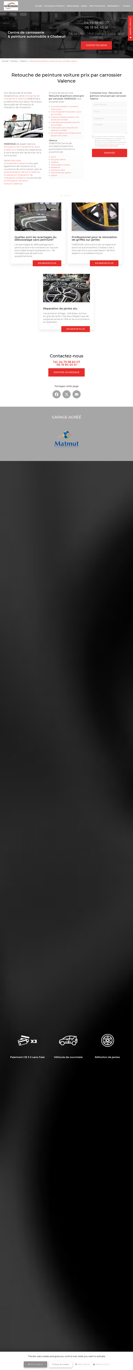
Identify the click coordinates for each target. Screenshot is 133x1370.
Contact (126, 6)
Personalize (83, 1364)
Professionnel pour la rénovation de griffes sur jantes (94, 238)
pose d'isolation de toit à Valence (22, 172)
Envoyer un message (66, 372)
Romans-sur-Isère (58, 170)
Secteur (14, 61)
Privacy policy (102, 1364)
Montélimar (55, 167)
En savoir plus (47, 263)
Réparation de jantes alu (60, 308)
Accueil (38, 6)
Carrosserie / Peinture (54, 6)
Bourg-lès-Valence (58, 159)
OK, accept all (36, 1364)
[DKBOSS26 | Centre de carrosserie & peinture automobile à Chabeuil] (11, 5)
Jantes (84, 6)
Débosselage (73, 6)
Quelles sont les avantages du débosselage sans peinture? (35, 238)
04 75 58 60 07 (96, 23)
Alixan (53, 157)
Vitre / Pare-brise (97, 6)
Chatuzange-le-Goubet (60, 165)
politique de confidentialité (108, 146)
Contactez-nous (96, 45)
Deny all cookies (61, 1364)
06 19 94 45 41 (96, 27)
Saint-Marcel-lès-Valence (61, 173)
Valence (23, 61)
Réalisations (113, 6)
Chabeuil (54, 162)
